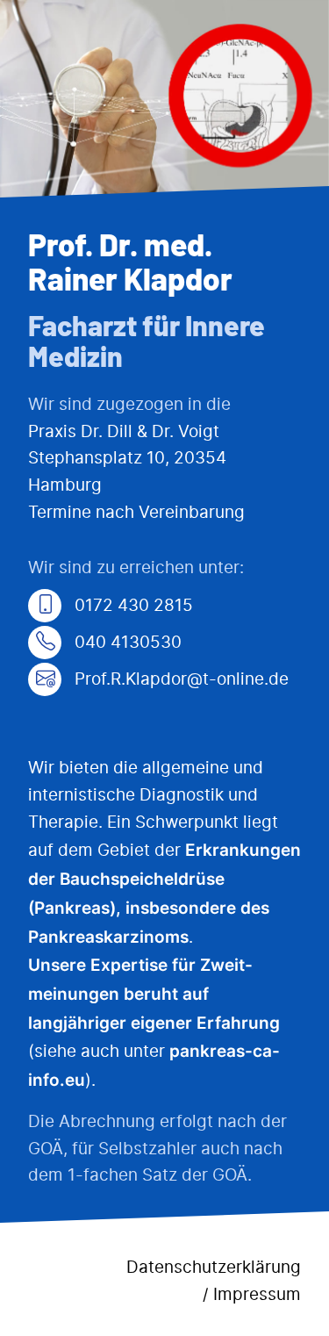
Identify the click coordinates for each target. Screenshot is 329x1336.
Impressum (257, 1295)
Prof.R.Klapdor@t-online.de (179, 680)
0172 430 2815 (131, 606)
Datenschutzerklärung (213, 1268)
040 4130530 (126, 643)
